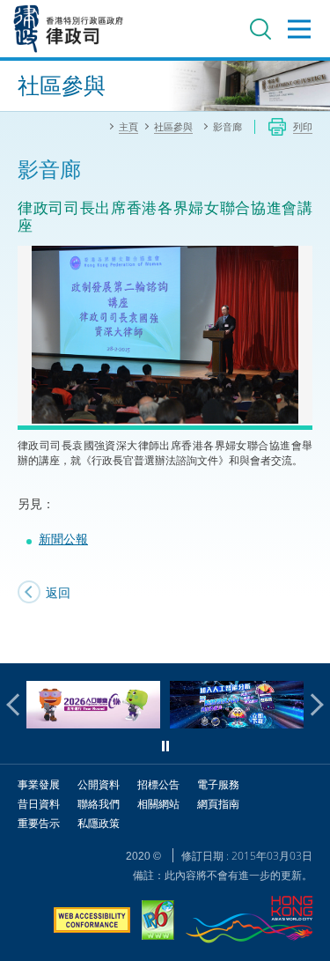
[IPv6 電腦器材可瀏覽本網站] (158, 922)
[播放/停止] (165, 746)
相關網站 (158, 803)
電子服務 (218, 784)
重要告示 (39, 823)
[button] (17, 704)
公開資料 (98, 784)
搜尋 (260, 29)
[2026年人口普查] (93, 723)
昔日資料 (39, 803)
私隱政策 (98, 823)
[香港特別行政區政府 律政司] (68, 28)
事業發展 (39, 784)
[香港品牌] (249, 922)
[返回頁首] (306, 639)
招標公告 (158, 784)
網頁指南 (218, 803)
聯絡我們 (98, 803)
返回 (58, 592)
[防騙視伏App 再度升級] (237, 723)
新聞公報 (63, 538)
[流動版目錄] (299, 29)
